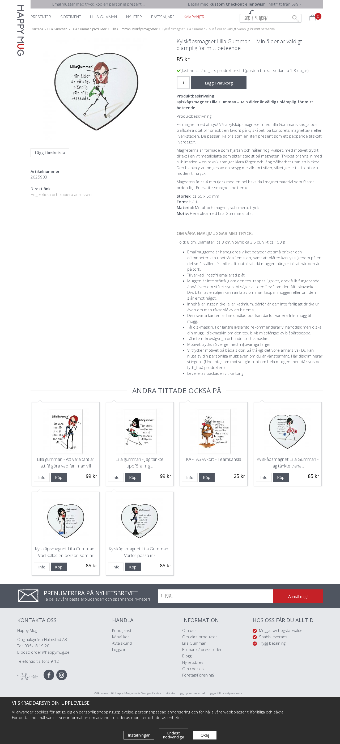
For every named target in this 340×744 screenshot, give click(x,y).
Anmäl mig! (298, 596)
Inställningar (139, 735)
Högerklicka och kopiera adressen (61, 194)
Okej (205, 735)
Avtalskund (122, 643)
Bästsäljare (163, 16)
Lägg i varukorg (219, 83)
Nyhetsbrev (192, 662)
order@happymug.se (50, 652)
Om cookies (193, 668)
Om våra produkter (199, 636)
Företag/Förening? (198, 675)
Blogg (187, 655)
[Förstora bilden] (96, 103)
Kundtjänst (121, 630)
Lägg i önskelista (50, 152)
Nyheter (134, 16)
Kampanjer (194, 16)
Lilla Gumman (194, 643)
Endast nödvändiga (173, 734)
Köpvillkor (120, 636)
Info (41, 477)
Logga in (119, 649)
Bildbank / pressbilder (202, 649)
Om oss (189, 630)
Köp (58, 477)
